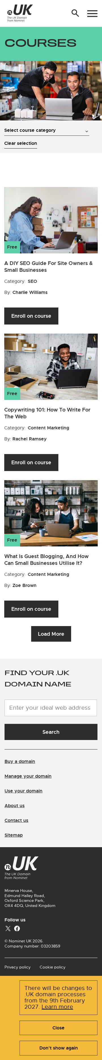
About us (15, 806)
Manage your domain (28, 776)
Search (51, 732)
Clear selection (20, 143)
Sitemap (14, 835)
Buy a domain (20, 761)
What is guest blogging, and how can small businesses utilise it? (46, 559)
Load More (51, 634)
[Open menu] (92, 13)
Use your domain (23, 791)
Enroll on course (31, 316)
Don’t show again (58, 1048)
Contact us (16, 820)
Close (58, 1028)
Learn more (57, 1006)
